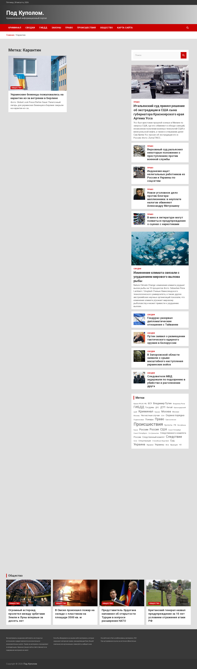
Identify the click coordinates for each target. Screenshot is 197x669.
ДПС (157, 408)
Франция (174, 445)
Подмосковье (139, 420)
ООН (162, 416)
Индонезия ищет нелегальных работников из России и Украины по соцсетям (166, 175)
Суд (172, 440)
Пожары (149, 419)
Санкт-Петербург (174, 430)
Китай (169, 407)
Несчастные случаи (150, 415)
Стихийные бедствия (160, 441)
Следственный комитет (153, 437)
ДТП (162, 407)
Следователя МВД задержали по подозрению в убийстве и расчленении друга (166, 381)
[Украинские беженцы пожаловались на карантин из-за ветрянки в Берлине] (37, 73)
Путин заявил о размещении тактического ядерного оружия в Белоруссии (166, 340)
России (143, 429)
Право (69, 27)
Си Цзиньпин (153, 433)
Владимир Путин (162, 403)
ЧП (180, 445)
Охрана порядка (175, 415)
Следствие (174, 437)
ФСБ (167, 445)
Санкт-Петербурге (140, 433)
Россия (154, 429)
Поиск (183, 55)
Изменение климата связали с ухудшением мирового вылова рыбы (157, 277)
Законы (56, 27)
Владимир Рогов (179, 404)
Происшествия (86, 27)
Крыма (157, 412)
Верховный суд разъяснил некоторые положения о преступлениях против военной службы (165, 154)
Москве (175, 412)
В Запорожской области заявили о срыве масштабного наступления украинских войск (165, 359)
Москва (166, 411)
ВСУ (150, 403)
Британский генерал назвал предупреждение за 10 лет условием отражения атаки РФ (166, 615)
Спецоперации (144, 441)
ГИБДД (43, 27)
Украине (150, 445)
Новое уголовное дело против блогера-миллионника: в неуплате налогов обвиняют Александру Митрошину (164, 199)
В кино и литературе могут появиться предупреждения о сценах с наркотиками (166, 221)
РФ (175, 425)
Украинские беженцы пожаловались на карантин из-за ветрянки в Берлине (37, 96)
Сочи (135, 441)
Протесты (168, 425)
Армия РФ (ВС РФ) (140, 404)
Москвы (137, 416)
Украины (159, 444)
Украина (139, 444)
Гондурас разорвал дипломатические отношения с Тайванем (162, 321)
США (163, 429)
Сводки (30, 27)
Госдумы (149, 407)
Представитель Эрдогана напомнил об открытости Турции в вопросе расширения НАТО (119, 615)
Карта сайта (125, 27)
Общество (106, 27)
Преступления (170, 420)
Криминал (14, 27)
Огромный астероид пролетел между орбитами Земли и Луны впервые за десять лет (26, 615)
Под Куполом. (25, 13)
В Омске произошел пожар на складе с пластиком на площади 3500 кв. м (74, 613)
